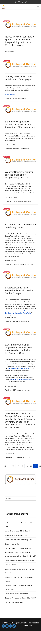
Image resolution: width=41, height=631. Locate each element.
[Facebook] (15, 2)
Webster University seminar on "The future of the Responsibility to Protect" (19, 175)
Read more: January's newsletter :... (17, 98)
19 (27, 466)
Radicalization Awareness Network (16, 593)
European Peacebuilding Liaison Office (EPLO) (20, 598)
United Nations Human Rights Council (17, 531)
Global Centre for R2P (12, 544)
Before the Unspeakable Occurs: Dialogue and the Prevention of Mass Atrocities (20, 124)
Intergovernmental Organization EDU (20, 368)
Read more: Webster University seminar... (19, 201)
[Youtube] (19, 2)
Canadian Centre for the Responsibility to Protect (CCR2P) (18, 587)
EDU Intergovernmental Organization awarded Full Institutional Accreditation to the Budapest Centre (19, 348)
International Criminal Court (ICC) (16, 535)
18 (22, 466)
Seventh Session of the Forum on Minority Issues (20, 226)
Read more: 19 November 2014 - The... (18, 458)
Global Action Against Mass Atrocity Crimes (19, 540)
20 (31, 466)
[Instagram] (22, 2)
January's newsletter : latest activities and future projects (19, 78)
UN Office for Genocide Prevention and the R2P (19, 524)
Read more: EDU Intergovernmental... (17, 390)
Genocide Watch (10, 565)
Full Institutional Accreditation (21, 379)
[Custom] (25, 2)
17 (18, 466)
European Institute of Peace (14, 602)
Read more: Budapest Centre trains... (17, 321)
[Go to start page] (5, 466)
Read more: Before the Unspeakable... (18, 148)
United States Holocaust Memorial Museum (19, 560)
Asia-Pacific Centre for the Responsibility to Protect (19, 579)
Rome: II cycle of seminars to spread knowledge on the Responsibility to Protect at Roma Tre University (19, 40)
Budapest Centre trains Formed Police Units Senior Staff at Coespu (19, 290)
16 (13, 466)
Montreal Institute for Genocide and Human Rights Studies (19, 571)
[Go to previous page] (9, 466)
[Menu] (38, 7)
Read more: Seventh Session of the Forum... (20, 264)
